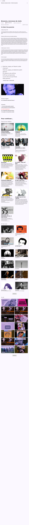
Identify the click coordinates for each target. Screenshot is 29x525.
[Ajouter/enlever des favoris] (27, 3)
